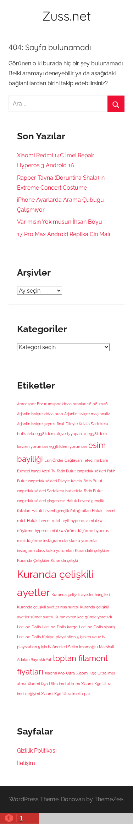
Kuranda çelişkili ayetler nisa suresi (47, 607)
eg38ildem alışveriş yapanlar (60, 434)
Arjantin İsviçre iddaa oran (40, 414)
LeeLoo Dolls (29, 627)
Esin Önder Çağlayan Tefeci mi (71, 460)
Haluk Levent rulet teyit (48, 521)
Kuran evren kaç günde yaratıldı (83, 617)
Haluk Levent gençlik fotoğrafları (61, 511)
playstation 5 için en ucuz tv (80, 637)
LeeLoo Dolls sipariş (97, 627)
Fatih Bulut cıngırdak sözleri (81, 471)
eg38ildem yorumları (68, 446)
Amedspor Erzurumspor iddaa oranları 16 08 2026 (62, 404)
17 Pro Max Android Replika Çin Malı (63, 234)
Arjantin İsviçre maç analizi (87, 414)
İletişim (26, 763)
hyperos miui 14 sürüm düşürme (64, 530)
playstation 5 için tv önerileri (42, 647)
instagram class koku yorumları (45, 550)
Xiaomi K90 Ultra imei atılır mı (54, 684)
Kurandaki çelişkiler (92, 550)
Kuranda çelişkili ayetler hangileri (80, 594)
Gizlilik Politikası (36, 750)
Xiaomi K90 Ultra (60, 673)
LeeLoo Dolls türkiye (35, 637)
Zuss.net (66, 16)
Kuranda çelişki (64, 560)
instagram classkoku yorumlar (70, 540)
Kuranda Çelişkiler (33, 560)
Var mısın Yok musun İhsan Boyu (59, 221)
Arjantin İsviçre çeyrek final (40, 424)
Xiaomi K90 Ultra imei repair (66, 694)
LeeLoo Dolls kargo (60, 627)
